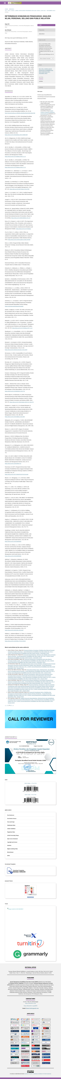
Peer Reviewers (10, 815)
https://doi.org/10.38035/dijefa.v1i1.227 (20, 218)
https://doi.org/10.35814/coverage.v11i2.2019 (16, 349)
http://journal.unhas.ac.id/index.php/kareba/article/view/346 (20, 113)
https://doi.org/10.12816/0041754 (13, 463)
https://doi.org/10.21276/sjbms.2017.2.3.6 (22, 328)
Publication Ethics (11, 825)
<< (5, 705)
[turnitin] (30, 935)
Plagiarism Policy (11, 832)
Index (8, 855)
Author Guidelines (11, 828)
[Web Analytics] (30, 897)
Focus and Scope (11, 822)
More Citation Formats (45, 58)
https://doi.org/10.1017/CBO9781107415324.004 (16, 474)
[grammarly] (30, 955)
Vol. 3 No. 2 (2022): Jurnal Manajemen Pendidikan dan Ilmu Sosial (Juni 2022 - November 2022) (30, 10)
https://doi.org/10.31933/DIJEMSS (13, 541)
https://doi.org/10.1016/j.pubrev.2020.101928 (19, 239)
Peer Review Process (11, 818)
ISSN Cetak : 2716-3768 (30, 794)
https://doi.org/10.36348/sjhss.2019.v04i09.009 (16, 134)
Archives (11, 9)
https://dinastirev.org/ (30, 1003)
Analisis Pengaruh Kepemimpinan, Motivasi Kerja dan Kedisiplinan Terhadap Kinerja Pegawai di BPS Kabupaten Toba (31, 698)
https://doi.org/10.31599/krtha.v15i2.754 (15, 391)
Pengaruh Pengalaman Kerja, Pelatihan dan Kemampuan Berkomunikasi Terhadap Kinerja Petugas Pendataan (29, 692)
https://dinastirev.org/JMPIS (30, 1005)
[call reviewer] (30, 727)
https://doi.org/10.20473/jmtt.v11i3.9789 (19, 189)
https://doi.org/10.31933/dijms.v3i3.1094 (15, 416)
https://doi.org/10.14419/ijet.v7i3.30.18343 (15, 641)
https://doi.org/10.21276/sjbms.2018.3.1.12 (15, 156)
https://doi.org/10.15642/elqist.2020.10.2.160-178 (22, 402)
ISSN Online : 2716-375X (31, 783)
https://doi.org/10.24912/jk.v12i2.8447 (14, 630)
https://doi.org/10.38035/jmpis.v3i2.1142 (17, 38)
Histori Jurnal (10, 852)
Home (6, 9)
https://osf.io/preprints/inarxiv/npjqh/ (14, 306)
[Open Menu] (4, 2)
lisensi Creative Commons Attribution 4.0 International (47, 112)
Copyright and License (12, 842)
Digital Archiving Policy (12, 848)
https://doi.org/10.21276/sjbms (23, 228)
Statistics (9, 845)
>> (13, 705)
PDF (41, 25)
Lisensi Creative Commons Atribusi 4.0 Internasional (38, 1073)
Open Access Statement (12, 838)
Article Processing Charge (13, 835)
